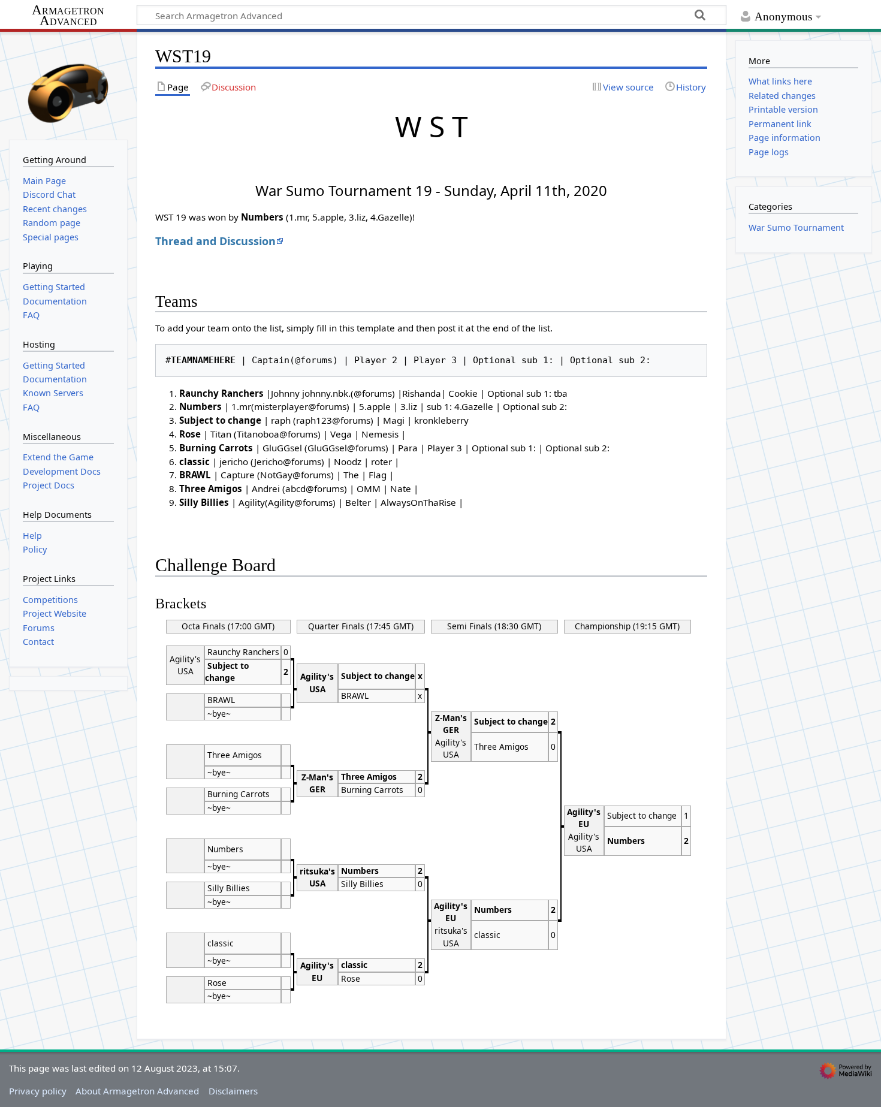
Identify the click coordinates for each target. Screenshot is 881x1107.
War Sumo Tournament (796, 227)
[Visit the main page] (68, 84)
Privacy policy (38, 1091)
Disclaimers (233, 1091)
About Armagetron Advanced (137, 1091)
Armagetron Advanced (68, 16)
